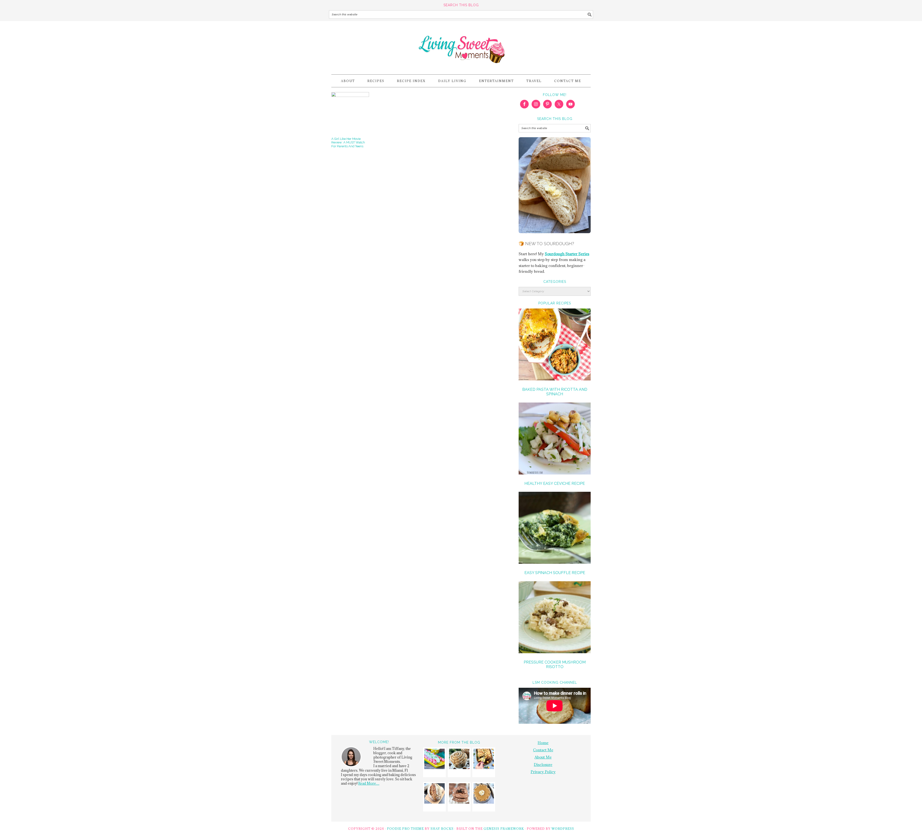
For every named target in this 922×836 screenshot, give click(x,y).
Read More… (368, 783)
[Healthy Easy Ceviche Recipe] (555, 439)
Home (543, 742)
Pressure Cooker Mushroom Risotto (555, 664)
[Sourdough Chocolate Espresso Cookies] (459, 794)
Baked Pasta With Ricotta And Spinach (554, 391)
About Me (543, 757)
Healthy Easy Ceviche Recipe (554, 483)
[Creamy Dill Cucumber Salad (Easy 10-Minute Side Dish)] (434, 760)
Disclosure (543, 764)
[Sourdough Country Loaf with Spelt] (434, 794)
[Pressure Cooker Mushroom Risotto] (555, 618)
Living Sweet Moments (461, 45)
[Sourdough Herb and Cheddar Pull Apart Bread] (483, 760)
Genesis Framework (504, 828)
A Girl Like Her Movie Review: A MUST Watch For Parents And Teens (348, 142)
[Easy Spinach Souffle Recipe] (555, 528)
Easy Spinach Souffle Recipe (554, 572)
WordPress (563, 828)
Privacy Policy (543, 771)
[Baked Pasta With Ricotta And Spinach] (555, 345)
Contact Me (543, 749)
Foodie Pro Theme (405, 828)
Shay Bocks (442, 828)
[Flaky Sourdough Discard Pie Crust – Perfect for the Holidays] (483, 794)
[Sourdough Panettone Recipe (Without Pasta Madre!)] (459, 760)
